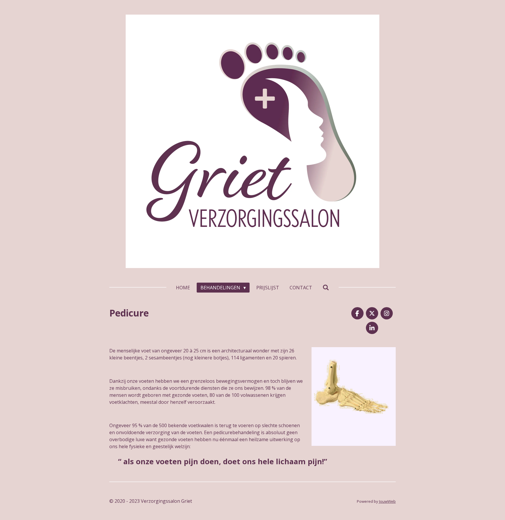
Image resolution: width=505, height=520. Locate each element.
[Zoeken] (326, 287)
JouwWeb (387, 501)
